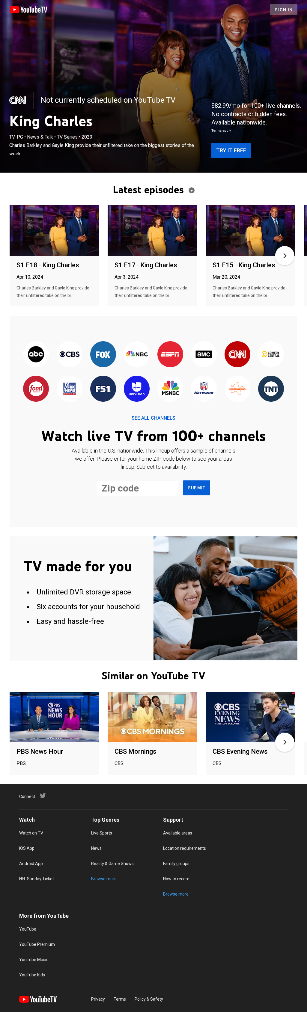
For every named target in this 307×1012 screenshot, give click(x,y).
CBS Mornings (135, 751)
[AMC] (204, 354)
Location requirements (184, 848)
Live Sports (101, 833)
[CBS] (69, 354)
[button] (284, 255)
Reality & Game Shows (112, 863)
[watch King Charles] (54, 231)
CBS (119, 763)
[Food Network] (36, 389)
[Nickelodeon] (237, 389)
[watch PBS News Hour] (54, 717)
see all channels (153, 418)
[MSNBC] (170, 389)
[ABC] (36, 354)
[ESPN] (170, 354)
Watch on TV (31, 833)
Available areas (177, 833)
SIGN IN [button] (284, 9)
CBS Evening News (240, 751)
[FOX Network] (103, 354)
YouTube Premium (37, 944)
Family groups (176, 863)
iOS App (26, 848)
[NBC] (137, 354)
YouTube (27, 929)
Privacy (98, 999)
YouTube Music (33, 959)
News (96, 848)
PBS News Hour (39, 751)
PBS (21, 763)
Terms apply (221, 131)
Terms (120, 999)
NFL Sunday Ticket (36, 878)
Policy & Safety (149, 999)
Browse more (104, 878)
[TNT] (271, 389)
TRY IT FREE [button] (231, 150)
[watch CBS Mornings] (152, 717)
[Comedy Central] (271, 354)
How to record (176, 878)
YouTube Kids (32, 974)
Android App (31, 863)
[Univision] (137, 389)
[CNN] (18, 100)
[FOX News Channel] (69, 389)
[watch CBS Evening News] (250, 717)
